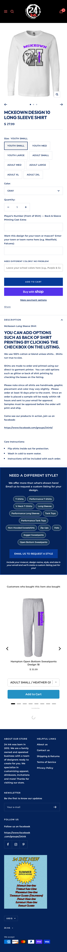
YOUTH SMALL (15, 145)
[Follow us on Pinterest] (23, 844)
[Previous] (5, 104)
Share (7, 306)
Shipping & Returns (48, 756)
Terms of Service (46, 762)
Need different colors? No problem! (26, 261)
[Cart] (61, 11)
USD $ (9, 918)
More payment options (33, 300)
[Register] (55, 807)
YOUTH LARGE (16, 155)
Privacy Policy (45, 767)
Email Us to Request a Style (33, 553)
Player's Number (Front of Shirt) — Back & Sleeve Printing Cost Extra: (32, 217)
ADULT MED (14, 164)
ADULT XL (13, 174)
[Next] (61, 104)
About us (42, 744)
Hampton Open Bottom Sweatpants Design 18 (34, 663)
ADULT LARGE (37, 164)
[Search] (12, 11)
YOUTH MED (39, 145)
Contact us (43, 750)
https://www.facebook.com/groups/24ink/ (28, 427)
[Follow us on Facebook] (8, 844)
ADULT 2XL (33, 174)
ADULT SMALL (40, 155)
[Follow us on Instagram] (16, 844)
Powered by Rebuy (33, 708)
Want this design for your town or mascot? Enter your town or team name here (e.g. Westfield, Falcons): (32, 239)
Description (12, 319)
